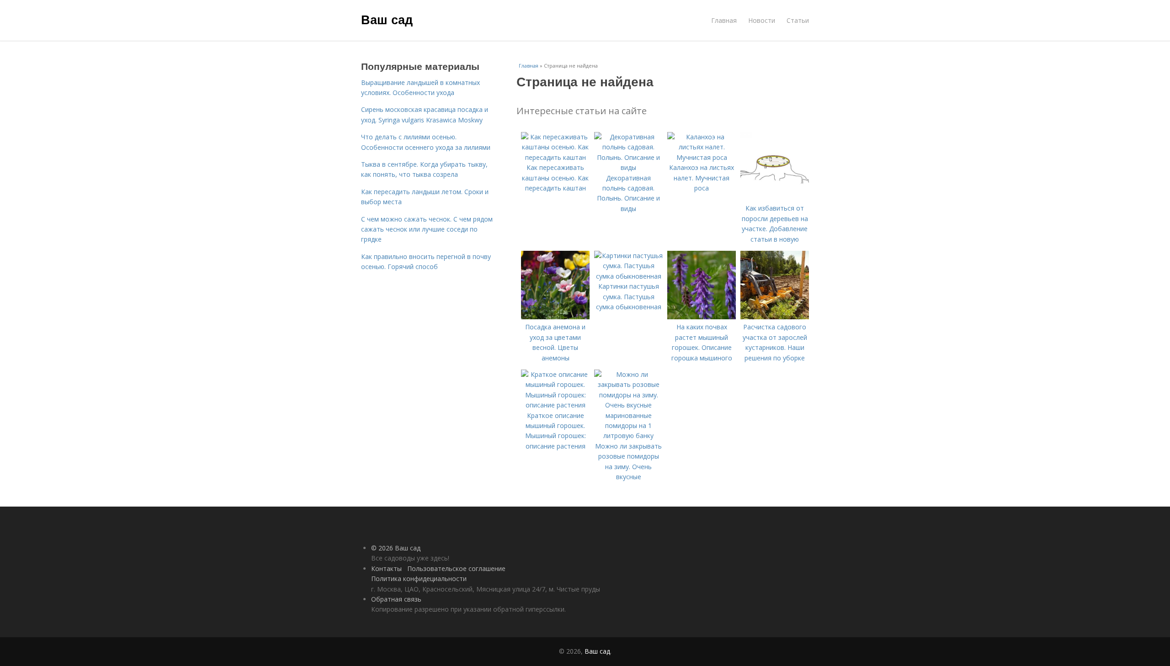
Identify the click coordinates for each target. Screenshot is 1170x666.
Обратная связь (396, 599)
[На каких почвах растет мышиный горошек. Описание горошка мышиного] (701, 316)
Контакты (386, 568)
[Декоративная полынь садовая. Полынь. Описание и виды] (628, 167)
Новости (761, 20)
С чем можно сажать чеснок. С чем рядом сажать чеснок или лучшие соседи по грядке (427, 229)
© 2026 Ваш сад (395, 548)
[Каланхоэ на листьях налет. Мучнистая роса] (701, 157)
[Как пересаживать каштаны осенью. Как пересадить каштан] (555, 157)
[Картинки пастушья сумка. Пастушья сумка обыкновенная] (628, 276)
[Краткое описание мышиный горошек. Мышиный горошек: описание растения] (555, 405)
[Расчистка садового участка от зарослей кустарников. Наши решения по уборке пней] (774, 316)
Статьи (798, 20)
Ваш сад (387, 19)
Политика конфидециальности (419, 578)
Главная (724, 20)
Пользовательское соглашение (456, 568)
